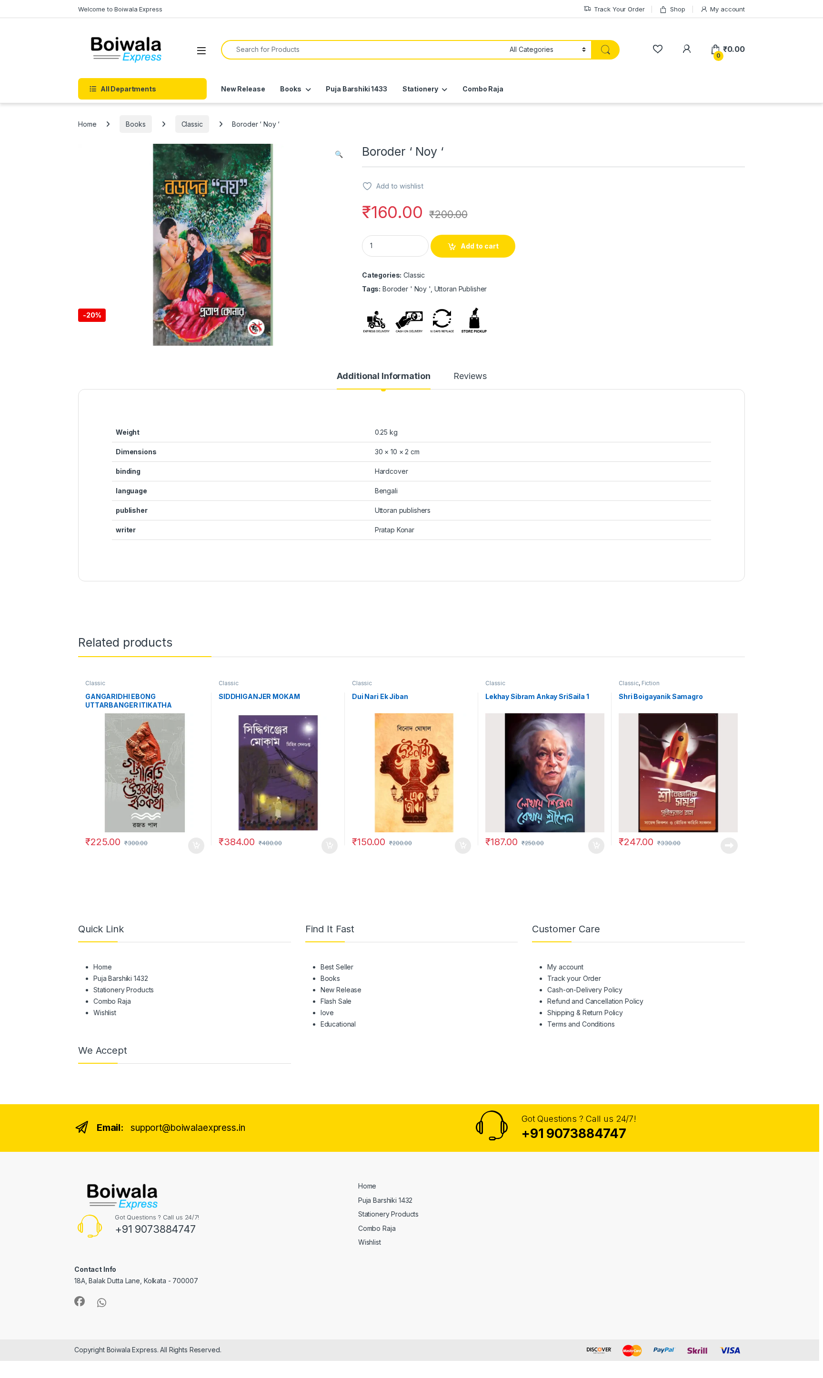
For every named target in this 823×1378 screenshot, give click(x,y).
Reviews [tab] (469, 376)
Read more (729, 846)
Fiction (651, 683)
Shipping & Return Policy (585, 1013)
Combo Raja (482, 89)
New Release (243, 89)
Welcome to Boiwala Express (120, 9)
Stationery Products (123, 990)
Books (290, 89)
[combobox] (362, 50)
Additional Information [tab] (384, 376)
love (327, 1013)
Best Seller (337, 967)
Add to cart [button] (196, 846)
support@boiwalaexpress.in (187, 1127)
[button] (339, 154)
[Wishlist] (657, 49)
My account (727, 9)
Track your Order (574, 978)
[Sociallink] (79, 1301)
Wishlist (104, 1013)
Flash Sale (336, 1001)
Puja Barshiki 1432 (120, 978)
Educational (338, 1024)
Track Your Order (619, 9)
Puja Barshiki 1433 (356, 89)
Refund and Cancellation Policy (595, 1001)
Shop (677, 9)
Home (87, 124)
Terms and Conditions (580, 1024)
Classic (192, 124)
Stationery (420, 89)
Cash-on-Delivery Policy (584, 990)
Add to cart (480, 246)
